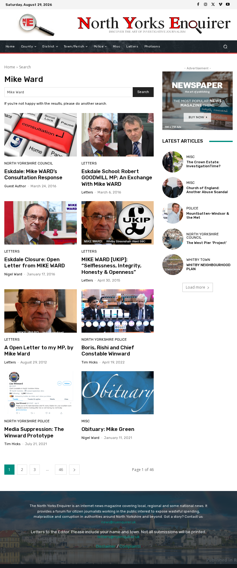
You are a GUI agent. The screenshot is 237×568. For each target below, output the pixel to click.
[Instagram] (205, 4)
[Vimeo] (220, 4)
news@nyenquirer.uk (118, 522)
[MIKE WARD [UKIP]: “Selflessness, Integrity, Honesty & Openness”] (117, 223)
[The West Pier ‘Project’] (172, 238)
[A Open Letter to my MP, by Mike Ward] (40, 311)
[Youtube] (227, 4)
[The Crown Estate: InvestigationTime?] (172, 161)
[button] (225, 47)
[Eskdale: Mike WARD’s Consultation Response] (40, 134)
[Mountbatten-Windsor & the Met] (172, 213)
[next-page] (74, 470)
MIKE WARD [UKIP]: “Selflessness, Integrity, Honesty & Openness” (111, 265)
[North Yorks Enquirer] (36, 25)
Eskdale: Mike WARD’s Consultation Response (33, 174)
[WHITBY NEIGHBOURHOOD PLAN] (172, 264)
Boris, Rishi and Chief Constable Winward (107, 350)
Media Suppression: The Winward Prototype (34, 432)
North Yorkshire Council (28, 163)
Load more (195, 287)
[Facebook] (198, 4)
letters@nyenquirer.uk (119, 536)
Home (9, 67)
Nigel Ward (13, 274)
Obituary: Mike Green (107, 429)
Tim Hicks (89, 362)
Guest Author (15, 186)
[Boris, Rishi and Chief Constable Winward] (117, 311)
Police (192, 208)
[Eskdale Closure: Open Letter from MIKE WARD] (40, 223)
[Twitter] (213, 4)
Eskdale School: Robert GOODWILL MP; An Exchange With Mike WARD (116, 177)
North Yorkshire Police (104, 339)
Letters (89, 163)
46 (61, 469)
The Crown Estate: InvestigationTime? (203, 164)
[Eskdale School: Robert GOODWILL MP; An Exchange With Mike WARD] (117, 134)
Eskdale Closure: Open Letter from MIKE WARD (34, 262)
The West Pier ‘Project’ (206, 243)
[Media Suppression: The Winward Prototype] (40, 393)
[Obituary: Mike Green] (117, 393)
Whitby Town (198, 260)
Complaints (130, 546)
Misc (85, 421)
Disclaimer (106, 546)
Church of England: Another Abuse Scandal (207, 190)
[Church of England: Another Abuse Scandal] (172, 187)
